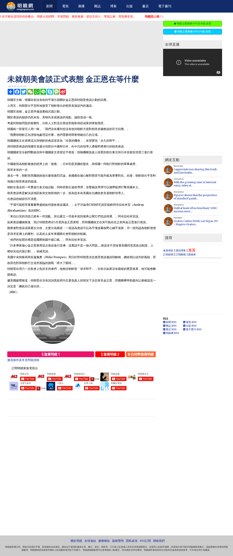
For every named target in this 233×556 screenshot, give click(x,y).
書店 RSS (171, 329)
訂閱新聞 (168, 254)
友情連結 (90, 540)
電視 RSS (191, 322)
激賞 (192, 250)
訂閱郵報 (181, 254)
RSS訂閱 (145, 540)
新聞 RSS (171, 322)
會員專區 (168, 250)
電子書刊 (164, 6)
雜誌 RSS (171, 325)
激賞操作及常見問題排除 (23, 360)
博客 (113, 6)
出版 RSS (191, 325)
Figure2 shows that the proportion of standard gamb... (195, 197)
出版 (129, 6)
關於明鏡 (76, 540)
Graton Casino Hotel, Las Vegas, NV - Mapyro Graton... (196, 222)
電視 (65, 6)
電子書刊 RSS (193, 329)
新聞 (49, 6)
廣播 (81, 6)
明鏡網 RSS (172, 333)
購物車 (192, 254)
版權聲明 (118, 540)
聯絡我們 (159, 540)
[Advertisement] (88, 43)
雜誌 (97, 6)
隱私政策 (132, 540)
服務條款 (104, 540)
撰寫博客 (181, 250)
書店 (145, 6)
